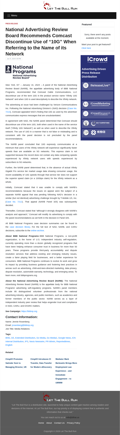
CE (12, 338)
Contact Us (59, 423)
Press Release (12, 24)
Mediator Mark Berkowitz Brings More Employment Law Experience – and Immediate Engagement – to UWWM (66, 371)
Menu (14, 15)
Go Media (41, 338)
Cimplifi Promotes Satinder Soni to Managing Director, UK (16, 363)
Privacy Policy (73, 423)
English (9, 345)
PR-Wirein (50, 341)
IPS (26, 341)
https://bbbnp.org (29, 311)
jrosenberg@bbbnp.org (23, 325)
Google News (64, 338)
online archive (37, 230)
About (49, 423)
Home (41, 423)
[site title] (60, 397)
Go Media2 (52, 338)
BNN (8, 338)
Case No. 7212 (14, 202)
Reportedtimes (63, 341)
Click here (86, 48)
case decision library (20, 227)
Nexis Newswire (36, 341)
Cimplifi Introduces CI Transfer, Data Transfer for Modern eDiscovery (41, 363)
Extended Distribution (25, 338)
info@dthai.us (72, 417)
